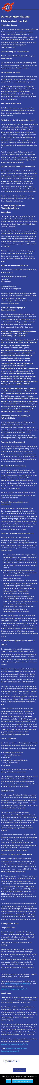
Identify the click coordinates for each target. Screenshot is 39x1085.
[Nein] (37, 1079)
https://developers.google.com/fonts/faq (17, 984)
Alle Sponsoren (19, 1070)
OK (8, 1081)
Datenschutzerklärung (22, 1081)
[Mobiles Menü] (36, 4)
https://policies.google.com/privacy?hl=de (14, 989)
